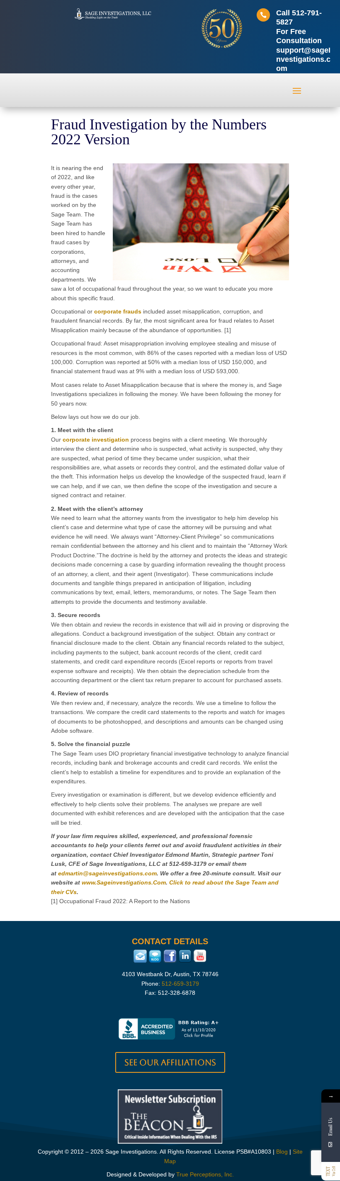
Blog (282, 1151)
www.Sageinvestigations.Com (124, 882)
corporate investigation (96, 439)
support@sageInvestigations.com (303, 59)
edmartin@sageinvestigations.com (107, 873)
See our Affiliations (170, 1062)
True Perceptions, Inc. (205, 1174)
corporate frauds (117, 311)
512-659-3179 (180, 983)
